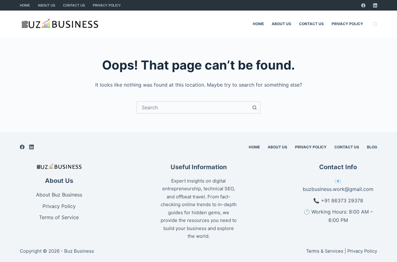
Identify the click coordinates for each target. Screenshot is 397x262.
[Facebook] (363, 5)
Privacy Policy (107, 5)
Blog (372, 147)
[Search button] (254, 107)
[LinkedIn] (375, 5)
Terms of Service (59, 217)
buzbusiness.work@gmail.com (338, 189)
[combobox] (193, 107)
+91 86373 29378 (342, 200)
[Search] (375, 24)
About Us (46, 5)
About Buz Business (59, 195)
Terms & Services (324, 251)
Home (25, 5)
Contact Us (74, 5)
